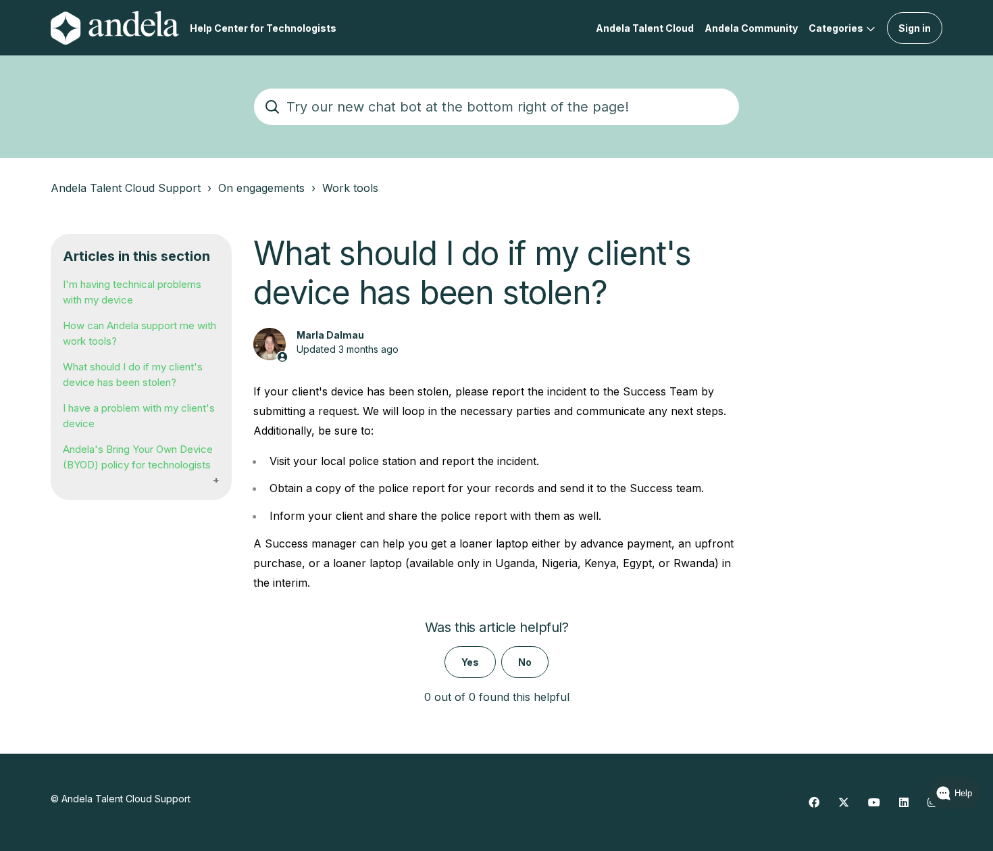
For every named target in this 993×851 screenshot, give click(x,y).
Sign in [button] (914, 28)
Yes (470, 662)
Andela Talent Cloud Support (126, 188)
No (525, 662)
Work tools (350, 188)
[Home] (115, 28)
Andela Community (751, 28)
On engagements (261, 188)
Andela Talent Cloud (645, 28)
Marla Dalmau (330, 335)
